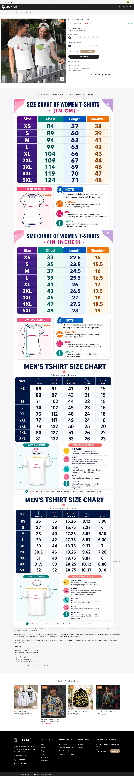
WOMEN (51, 7)
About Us (80, 744)
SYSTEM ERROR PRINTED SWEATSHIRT (106, 712)
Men (42, 744)
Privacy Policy (63, 744)
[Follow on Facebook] (2, 2)
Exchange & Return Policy (66, 747)
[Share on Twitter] (95, 75)
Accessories (44, 760)
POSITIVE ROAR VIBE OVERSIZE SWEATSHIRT (23, 712)
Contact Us (80, 747)
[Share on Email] (109, 75)
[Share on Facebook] (92, 75)
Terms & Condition (64, 751)
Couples (87, 68)
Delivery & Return (73, 61)
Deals (42, 754)
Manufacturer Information (76, 94)
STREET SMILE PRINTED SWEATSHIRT (78, 712)
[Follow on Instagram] (5, 2)
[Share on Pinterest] (99, 75)
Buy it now (84, 56)
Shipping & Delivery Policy (66, 754)
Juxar (31, 774)
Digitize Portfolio (46, 774)
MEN (42, 7)
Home (15, 12)
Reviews (90, 94)
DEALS (73, 7)
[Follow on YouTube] (11, 2)
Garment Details (58, 94)
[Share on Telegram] (106, 75)
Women (43, 747)
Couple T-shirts (79, 68)
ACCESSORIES (86, 7)
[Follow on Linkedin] (8, 2)
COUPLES (63, 7)
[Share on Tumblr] (102, 75)
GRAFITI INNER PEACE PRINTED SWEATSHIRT (50, 720)
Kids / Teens (44, 757)
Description (44, 94)
